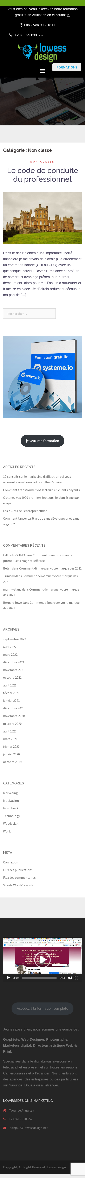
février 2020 (11, 746)
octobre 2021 (12, 677)
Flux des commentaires (19, 877)
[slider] (39, 978)
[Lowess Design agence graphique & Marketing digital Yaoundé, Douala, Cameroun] (42, 52)
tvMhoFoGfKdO (14, 555)
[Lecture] (8, 978)
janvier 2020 (11, 754)
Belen (7, 568)
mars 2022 (10, 654)
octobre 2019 (12, 762)
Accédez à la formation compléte (42, 1008)
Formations (67, 67)
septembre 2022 (14, 639)
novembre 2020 (14, 716)
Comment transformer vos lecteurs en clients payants (41, 490)
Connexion (10, 862)
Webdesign (11, 823)
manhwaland (12, 589)
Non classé (42, 161)
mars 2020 (10, 739)
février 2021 (11, 693)
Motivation (11, 800)
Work (7, 831)
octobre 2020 (12, 724)
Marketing (10, 793)
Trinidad (9, 576)
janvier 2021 (11, 700)
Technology (11, 816)
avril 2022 (10, 647)
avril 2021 (10, 685)
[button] (42, 960)
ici (68, 15)
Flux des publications (18, 870)
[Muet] (70, 978)
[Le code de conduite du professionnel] (42, 217)
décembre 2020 (13, 708)
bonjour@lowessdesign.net (28, 1128)
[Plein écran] (76, 978)
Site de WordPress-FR (18, 885)
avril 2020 (10, 731)
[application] (42, 960)
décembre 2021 (13, 662)
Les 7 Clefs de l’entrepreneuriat (25, 511)
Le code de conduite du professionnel (42, 174)
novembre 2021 (14, 670)
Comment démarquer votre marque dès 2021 (50, 568)
